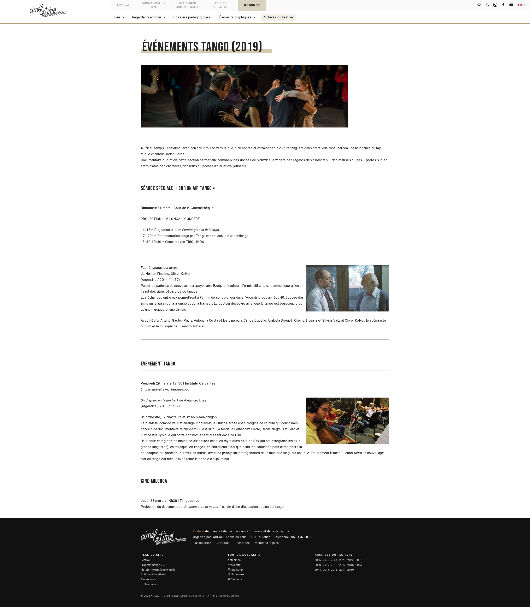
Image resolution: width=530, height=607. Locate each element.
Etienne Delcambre (192, 595)
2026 (318, 559)
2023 (342, 559)
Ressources (148, 579)
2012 (334, 569)
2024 (334, 559)
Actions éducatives (153, 574)
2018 (334, 564)
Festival (146, 559)
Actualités (234, 559)
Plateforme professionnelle (158, 569)
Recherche (242, 543)
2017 (342, 564)
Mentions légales (267, 543)
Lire (117, 17)
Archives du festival (278, 17)
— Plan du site (149, 584)
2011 (342, 569)
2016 (350, 564)
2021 (359, 559)
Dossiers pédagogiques (191, 17)
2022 (350, 559)
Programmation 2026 (154, 564)
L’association (202, 543)
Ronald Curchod (229, 595)
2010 (350, 569)
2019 (326, 564)
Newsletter (234, 564)
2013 (326, 569)
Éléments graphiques (235, 17)
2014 (318, 569)
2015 (359, 564)
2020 (318, 564)
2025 (326, 559)
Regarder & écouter (146, 17)
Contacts (223, 543)
